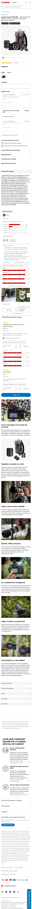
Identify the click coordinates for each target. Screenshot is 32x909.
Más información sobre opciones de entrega (16, 762)
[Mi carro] (25, 2)
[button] (3, 57)
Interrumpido (5, 11)
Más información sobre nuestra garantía (16, 780)
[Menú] (30, 2)
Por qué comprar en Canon (18, 794)
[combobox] (16, 7)
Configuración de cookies (8, 874)
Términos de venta (6, 867)
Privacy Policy (19, 867)
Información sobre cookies (9, 871)
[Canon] (5, 2)
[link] (16, 98)
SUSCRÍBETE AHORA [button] (8, 825)
